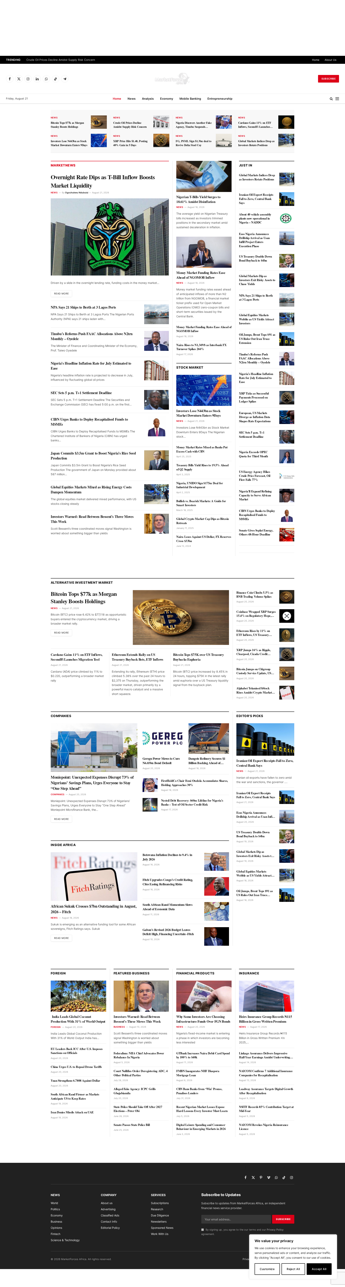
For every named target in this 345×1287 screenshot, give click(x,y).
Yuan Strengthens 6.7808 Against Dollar (75, 1080)
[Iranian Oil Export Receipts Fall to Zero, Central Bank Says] (286, 199)
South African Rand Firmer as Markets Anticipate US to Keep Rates (75, 1096)
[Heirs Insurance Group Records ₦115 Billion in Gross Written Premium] (266, 996)
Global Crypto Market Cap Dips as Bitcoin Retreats (202, 521)
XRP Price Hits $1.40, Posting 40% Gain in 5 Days (130, 143)
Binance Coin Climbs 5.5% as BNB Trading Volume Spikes (254, 594)
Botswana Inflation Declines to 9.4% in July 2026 (167, 857)
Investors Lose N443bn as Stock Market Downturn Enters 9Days (69, 143)
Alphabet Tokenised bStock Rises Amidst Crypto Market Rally (254, 690)
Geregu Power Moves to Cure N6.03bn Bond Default (161, 760)
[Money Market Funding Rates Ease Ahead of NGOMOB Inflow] (204, 252)
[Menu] (337, 98)
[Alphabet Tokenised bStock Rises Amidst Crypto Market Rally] (286, 692)
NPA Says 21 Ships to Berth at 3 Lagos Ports (83, 307)
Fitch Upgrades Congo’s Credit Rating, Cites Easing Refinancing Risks (168, 882)
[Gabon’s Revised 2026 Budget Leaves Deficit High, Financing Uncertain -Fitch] (216, 936)
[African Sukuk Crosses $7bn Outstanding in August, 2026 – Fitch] (94, 876)
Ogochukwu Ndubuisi (76, 192)
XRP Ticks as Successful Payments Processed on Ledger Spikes (254, 397)
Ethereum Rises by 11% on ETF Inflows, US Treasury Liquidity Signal (253, 633)
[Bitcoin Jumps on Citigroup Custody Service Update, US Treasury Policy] (286, 673)
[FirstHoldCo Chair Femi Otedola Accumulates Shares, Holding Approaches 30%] (150, 785)
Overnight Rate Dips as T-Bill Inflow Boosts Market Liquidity (103, 181)
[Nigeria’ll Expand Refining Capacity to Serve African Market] (286, 495)
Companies (57, 794)
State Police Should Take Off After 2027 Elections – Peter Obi (138, 1109)
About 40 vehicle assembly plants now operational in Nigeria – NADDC (255, 218)
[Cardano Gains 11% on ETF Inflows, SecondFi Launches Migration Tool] (286, 122)
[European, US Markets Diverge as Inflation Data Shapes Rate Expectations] (286, 417)
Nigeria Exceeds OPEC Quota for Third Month (253, 454)
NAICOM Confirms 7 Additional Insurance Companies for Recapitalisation (266, 1073)
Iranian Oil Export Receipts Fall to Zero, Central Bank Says (256, 199)
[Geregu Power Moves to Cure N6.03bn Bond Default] (163, 738)
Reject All (293, 1269)
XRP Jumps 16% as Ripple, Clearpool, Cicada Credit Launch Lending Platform (253, 652)
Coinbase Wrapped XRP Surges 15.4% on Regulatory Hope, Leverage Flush (256, 614)
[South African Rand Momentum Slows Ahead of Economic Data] (216, 911)
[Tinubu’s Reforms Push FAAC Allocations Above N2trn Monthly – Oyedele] (156, 341)
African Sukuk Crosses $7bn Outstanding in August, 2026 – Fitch (93, 909)
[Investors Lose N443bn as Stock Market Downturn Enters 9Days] (99, 140)
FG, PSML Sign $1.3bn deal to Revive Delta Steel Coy (193, 143)
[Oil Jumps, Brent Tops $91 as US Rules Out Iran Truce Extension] (286, 339)
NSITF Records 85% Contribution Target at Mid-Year (266, 1109)
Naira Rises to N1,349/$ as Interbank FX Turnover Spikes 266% (201, 347)
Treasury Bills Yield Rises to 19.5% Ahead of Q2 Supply (202, 467)
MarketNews (63, 165)
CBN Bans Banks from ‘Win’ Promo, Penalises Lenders (199, 1091)
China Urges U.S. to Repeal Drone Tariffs (76, 1067)
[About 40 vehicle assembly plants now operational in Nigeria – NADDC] (286, 218)
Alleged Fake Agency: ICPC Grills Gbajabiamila (135, 1091)
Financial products (195, 973)
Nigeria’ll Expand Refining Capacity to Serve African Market (255, 495)
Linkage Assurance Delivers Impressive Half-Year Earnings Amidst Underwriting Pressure (264, 1055)
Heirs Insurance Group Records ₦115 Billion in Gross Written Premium (265, 1019)
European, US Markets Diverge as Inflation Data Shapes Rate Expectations (255, 417)
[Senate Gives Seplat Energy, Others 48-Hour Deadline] (286, 534)
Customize (267, 1269)
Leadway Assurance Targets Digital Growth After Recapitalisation (266, 1091)
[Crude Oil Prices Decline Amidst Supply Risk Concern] (161, 122)
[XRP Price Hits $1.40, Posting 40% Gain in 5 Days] (161, 140)
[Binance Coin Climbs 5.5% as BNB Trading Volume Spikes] (286, 597)
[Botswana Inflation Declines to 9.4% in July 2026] (216, 861)
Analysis (148, 98)
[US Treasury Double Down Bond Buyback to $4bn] (286, 261)
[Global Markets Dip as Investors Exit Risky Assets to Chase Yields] (286, 280)
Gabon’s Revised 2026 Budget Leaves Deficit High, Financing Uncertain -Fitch (168, 932)
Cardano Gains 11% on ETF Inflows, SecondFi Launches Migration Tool (254, 125)
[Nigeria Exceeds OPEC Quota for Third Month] (286, 456)
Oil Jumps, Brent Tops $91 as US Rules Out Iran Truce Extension (257, 339)
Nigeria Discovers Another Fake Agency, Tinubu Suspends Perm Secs (194, 125)
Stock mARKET (189, 367)
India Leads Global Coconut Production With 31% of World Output (78, 1019)
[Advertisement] (172, 28)
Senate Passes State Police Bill (132, 1125)
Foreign (56, 1027)
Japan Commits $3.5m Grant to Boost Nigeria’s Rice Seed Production (93, 455)
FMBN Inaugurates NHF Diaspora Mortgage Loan (197, 1073)
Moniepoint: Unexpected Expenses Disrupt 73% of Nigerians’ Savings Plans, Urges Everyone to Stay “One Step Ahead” (92, 782)
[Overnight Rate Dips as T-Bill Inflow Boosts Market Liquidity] (110, 237)
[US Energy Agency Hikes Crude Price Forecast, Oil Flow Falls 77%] (286, 476)
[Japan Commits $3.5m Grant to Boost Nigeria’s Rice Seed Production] (156, 460)
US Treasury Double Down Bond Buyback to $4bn (255, 258)
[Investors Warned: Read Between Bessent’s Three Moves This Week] (156, 523)
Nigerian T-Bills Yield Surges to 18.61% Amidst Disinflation (198, 199)
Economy (166, 98)
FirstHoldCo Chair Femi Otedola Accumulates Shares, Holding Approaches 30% (194, 783)
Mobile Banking (190, 98)
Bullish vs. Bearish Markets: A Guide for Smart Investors (201, 503)
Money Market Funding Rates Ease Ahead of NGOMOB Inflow (200, 275)
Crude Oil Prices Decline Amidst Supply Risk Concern (60, 59)
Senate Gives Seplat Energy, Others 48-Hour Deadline (256, 532)
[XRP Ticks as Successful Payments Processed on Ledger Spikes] (286, 397)
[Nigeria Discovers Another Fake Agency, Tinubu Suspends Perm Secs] (224, 122)
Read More (61, 293)
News (132, 98)
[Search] (331, 98)
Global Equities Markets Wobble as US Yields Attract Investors (256, 319)
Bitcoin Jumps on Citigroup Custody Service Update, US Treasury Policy (253, 671)
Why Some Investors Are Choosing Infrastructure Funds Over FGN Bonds (203, 1019)
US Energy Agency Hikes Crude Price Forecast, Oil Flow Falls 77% (254, 476)
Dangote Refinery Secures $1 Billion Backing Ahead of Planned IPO (206, 760)
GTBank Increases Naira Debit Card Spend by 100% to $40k (203, 1055)
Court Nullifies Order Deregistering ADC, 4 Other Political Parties (141, 1073)
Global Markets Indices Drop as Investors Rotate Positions (256, 143)
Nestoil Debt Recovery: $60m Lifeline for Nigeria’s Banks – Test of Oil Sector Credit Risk (192, 802)
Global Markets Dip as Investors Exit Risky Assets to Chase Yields (257, 280)
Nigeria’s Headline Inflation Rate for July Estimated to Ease (91, 366)
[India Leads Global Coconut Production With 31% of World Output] (78, 996)
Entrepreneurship (219, 98)
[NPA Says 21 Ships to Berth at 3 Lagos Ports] (156, 314)
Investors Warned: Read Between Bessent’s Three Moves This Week (92, 519)
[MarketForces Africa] (172, 79)
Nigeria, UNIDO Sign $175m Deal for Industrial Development (199, 485)
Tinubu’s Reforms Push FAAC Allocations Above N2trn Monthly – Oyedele (92, 336)
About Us (330, 59)
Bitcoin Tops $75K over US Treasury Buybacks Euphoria (198, 657)
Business (119, 1026)
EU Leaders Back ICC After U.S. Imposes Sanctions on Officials (77, 1051)
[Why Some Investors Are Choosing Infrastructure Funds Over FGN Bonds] (204, 996)
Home (315, 59)
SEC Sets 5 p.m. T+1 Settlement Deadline (81, 392)
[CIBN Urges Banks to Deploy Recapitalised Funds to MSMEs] (156, 426)
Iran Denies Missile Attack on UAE (72, 1112)
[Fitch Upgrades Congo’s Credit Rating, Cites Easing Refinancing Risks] (216, 886)
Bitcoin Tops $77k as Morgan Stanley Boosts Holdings (67, 125)
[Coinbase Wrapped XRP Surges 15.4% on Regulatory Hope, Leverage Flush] (286, 616)
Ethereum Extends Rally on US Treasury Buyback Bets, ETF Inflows (137, 657)
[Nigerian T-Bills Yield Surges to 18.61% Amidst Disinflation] (204, 176)
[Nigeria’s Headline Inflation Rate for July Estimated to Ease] (156, 370)
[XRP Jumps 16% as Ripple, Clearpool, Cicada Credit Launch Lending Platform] (286, 654)
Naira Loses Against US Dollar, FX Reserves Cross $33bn (203, 539)
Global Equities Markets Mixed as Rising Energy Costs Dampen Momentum (91, 489)
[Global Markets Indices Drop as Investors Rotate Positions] (286, 140)
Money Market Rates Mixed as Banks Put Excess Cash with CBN (201, 449)
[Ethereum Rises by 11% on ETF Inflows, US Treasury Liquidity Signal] (286, 635)
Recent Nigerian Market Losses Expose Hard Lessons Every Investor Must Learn (202, 1109)
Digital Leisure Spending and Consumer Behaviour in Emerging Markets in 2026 (201, 1127)
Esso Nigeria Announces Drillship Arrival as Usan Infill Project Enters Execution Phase (254, 240)
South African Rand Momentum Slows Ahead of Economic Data (167, 906)
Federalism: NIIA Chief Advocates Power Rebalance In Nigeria (139, 1055)
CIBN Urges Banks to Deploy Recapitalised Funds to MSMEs (89, 422)
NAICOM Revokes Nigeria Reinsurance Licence (263, 1127)
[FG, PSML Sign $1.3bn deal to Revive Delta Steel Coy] (224, 140)
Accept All (319, 1269)
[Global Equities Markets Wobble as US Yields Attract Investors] (286, 319)
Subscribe (328, 78)
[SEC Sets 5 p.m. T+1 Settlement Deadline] (156, 400)
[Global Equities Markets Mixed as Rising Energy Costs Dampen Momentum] (156, 494)
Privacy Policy (275, 1229)
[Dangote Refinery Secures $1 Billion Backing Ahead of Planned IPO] (208, 738)
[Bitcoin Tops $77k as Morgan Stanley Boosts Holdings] (99, 122)
